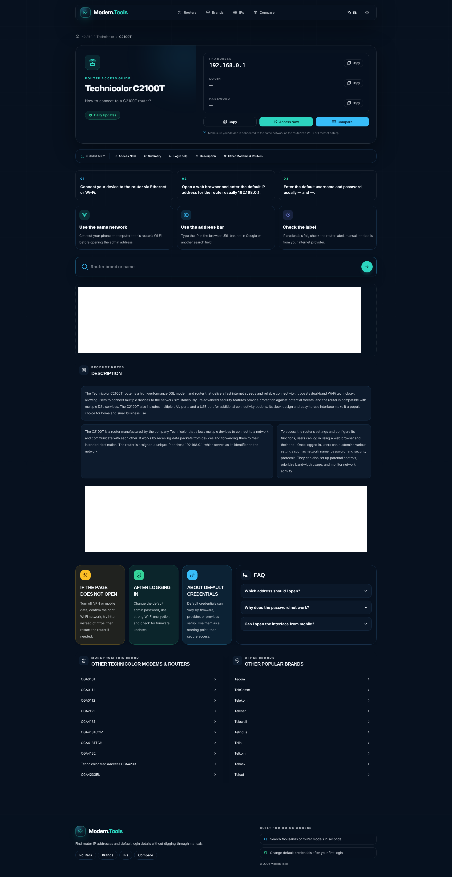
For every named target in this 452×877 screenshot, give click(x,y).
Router (86, 36)
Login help (181, 156)
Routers (190, 12)
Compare (267, 12)
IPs (241, 12)
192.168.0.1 (193, 445)
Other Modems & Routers (245, 156)
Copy (233, 122)
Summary (154, 156)
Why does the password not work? (277, 607)
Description (208, 156)
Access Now (289, 122)
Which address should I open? (272, 591)
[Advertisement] (219, 320)
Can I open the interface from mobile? (279, 624)
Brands (218, 12)
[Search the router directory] (367, 266)
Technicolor (105, 37)
